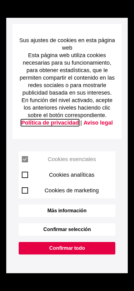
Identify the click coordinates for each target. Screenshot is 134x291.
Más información (67, 210)
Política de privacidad (50, 123)
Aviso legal (98, 123)
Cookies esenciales (72, 159)
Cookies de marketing (72, 190)
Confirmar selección (67, 229)
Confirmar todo (67, 248)
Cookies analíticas (71, 175)
